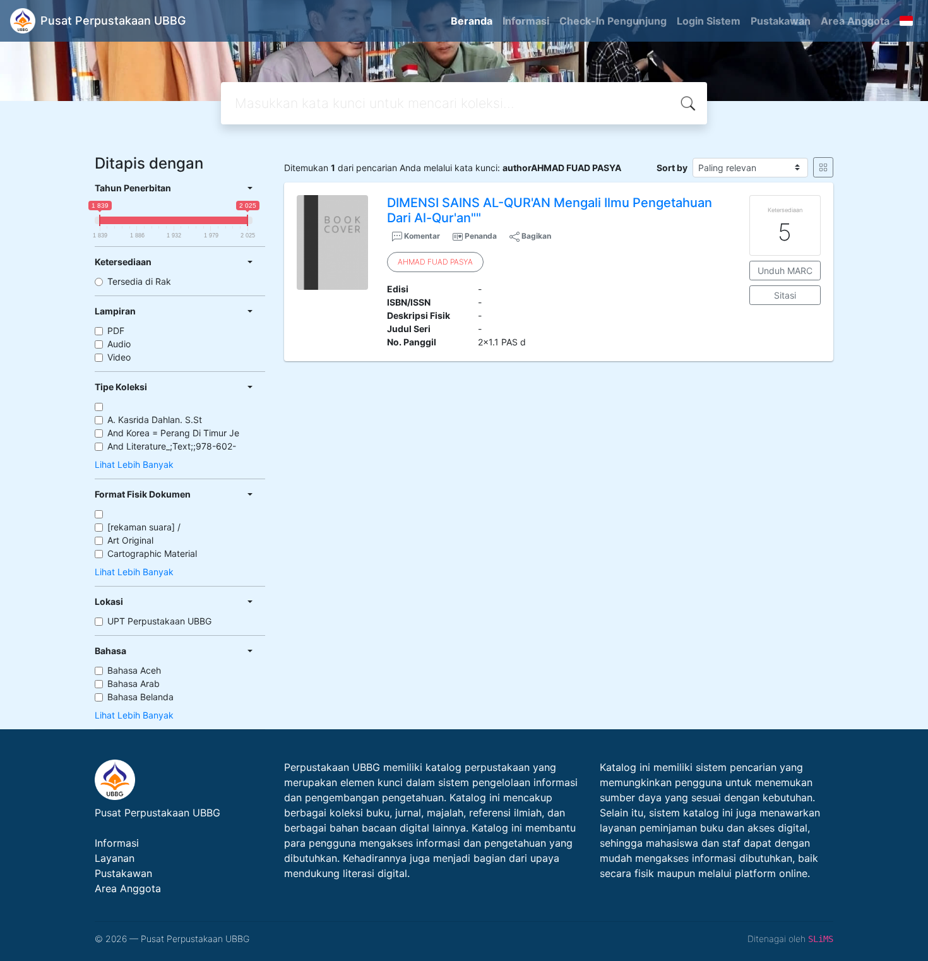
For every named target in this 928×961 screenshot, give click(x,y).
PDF (115, 330)
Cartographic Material (152, 553)
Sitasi (785, 295)
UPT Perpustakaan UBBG (159, 621)
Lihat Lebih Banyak (134, 464)
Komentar (421, 236)
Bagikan (535, 236)
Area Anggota (855, 21)
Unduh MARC (785, 270)
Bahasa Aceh (134, 670)
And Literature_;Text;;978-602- (171, 446)
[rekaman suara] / (144, 527)
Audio (119, 343)
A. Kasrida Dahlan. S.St (154, 419)
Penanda (481, 236)
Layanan (114, 858)
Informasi (526, 21)
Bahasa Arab (133, 683)
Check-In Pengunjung (613, 21)
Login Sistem (709, 21)
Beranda (471, 21)
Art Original (130, 540)
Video (119, 357)
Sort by (672, 167)
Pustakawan (781, 21)
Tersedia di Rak (139, 281)
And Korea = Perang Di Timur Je (173, 432)
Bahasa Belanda (140, 696)
